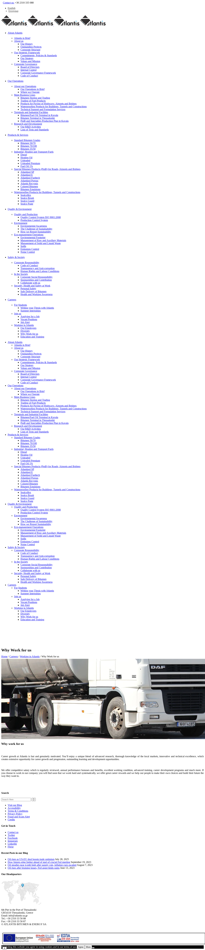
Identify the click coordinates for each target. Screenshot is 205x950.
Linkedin (12, 843)
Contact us (13, 832)
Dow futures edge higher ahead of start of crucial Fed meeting (39, 862)
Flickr (11, 846)
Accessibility (14, 808)
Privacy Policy (15, 813)
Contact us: (8, 2)
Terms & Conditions (18, 811)
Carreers (13, 656)
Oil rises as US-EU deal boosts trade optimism (31, 859)
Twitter (11, 835)
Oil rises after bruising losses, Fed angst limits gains (34, 868)
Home (4, 656)
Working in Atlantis (30, 656)
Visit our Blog (15, 805)
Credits (11, 819)
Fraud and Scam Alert (19, 816)
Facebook (13, 838)
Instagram (13, 841)
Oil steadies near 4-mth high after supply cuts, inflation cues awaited (42, 865)
